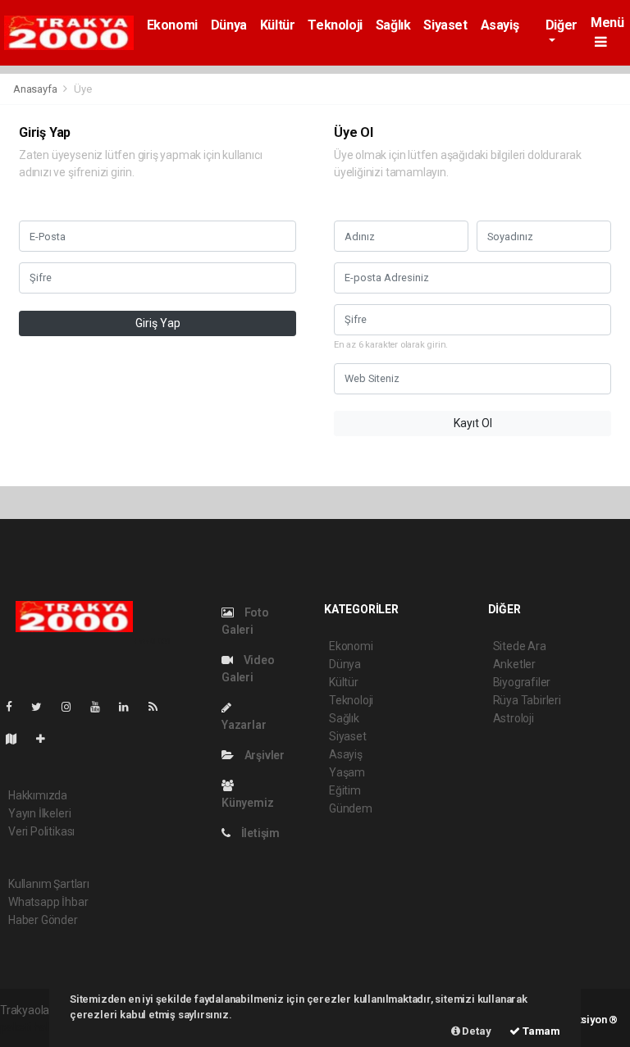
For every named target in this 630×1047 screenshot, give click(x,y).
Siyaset (445, 25)
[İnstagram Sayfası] (73, 706)
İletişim (259, 833)
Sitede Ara (519, 646)
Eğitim (345, 790)
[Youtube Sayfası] (101, 706)
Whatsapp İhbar (48, 901)
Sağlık (393, 25)
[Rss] (159, 706)
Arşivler (263, 755)
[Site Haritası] (18, 738)
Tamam (540, 1031)
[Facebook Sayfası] (15, 706)
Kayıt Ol (473, 423)
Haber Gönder (43, 919)
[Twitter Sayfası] (43, 706)
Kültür (277, 25)
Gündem (350, 808)
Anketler (514, 664)
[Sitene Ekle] (47, 738)
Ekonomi (172, 25)
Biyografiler (522, 682)
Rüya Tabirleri (527, 700)
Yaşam (347, 772)
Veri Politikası (41, 831)
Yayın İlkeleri (39, 813)
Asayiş (500, 25)
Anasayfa (36, 89)
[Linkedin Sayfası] (130, 706)
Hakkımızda (37, 795)
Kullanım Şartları (48, 883)
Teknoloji (335, 25)
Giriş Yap (157, 323)
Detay (475, 1031)
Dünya (229, 25)
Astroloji (513, 718)
